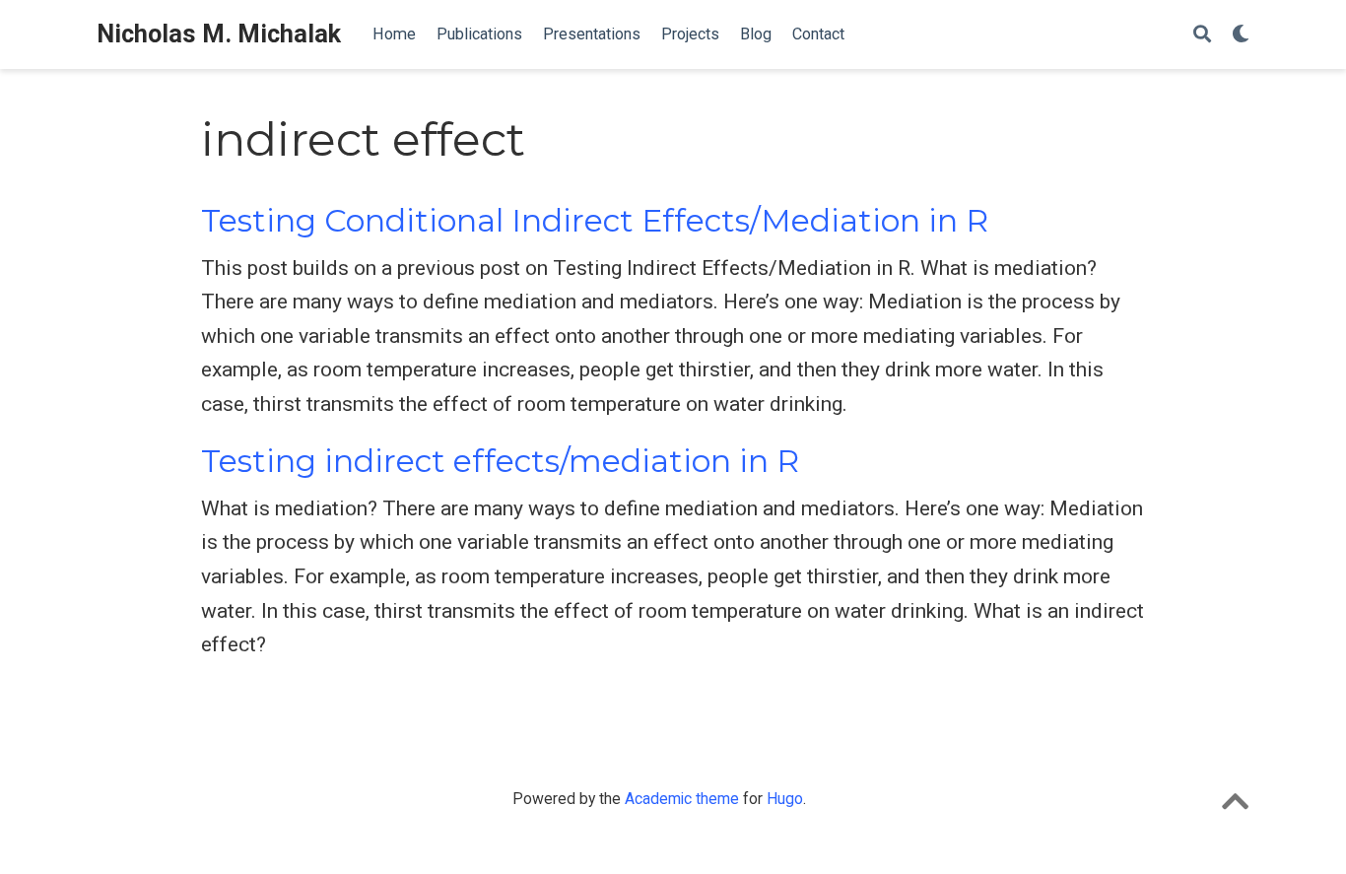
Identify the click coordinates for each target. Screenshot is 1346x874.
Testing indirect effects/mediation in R (500, 461)
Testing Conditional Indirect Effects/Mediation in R (594, 220)
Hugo (785, 798)
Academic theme (682, 798)
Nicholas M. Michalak (219, 34)
